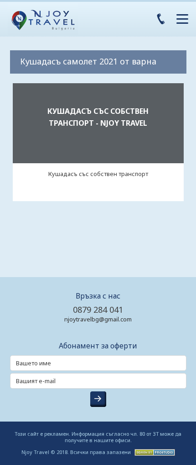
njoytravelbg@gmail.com (98, 319)
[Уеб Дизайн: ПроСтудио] (153, 451)
